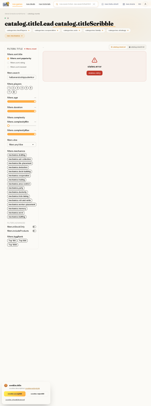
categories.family (94, 30)
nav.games (17, 4)
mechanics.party (16, 188)
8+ (14, 92)
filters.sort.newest (18, 67)
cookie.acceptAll (15, 394)
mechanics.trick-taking (18, 196)
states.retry (94, 73)
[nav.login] (145, 4)
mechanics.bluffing (17, 217)
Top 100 (12, 240)
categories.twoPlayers (18, 30)
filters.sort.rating (17, 63)
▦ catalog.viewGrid (136, 47)
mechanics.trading (17, 180)
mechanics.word (16, 213)
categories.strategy (119, 30)
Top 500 (22, 240)
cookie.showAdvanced (15, 400)
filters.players (14, 84)
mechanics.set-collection (20, 159)
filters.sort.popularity (20, 58)
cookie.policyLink (32, 388)
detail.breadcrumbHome (15, 14)
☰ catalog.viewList (118, 47)
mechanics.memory (17, 208)
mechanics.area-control (19, 184)
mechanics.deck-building (20, 171)
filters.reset (30, 49)
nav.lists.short (111, 4)
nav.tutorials (44, 4)
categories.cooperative (46, 30)
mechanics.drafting (17, 155)
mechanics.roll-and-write (20, 200)
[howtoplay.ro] (6, 4)
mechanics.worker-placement (22, 204)
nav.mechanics (15, 36)
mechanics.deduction (18, 167)
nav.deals (30, 4)
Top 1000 (13, 245)
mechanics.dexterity (18, 192)
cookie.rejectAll (37, 394)
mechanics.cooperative (19, 176)
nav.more (130, 4)
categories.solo (72, 30)
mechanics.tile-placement (20, 163)
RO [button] (139, 4)
